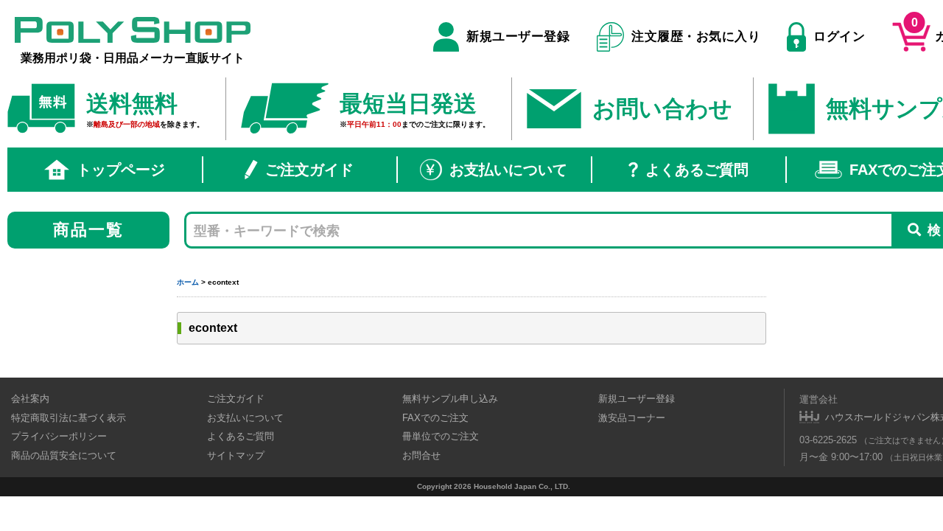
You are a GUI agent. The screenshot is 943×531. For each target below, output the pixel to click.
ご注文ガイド (309, 170)
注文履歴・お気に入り (695, 37)
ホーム (188, 282)
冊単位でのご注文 (440, 436)
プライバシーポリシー (59, 436)
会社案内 (30, 398)
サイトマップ (235, 455)
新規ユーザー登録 (517, 37)
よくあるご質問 (697, 170)
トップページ (121, 170)
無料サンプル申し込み (450, 398)
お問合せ (421, 455)
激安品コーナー (631, 417)
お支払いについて (508, 170)
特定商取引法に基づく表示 (68, 417)
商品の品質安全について (63, 455)
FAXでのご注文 (435, 417)
